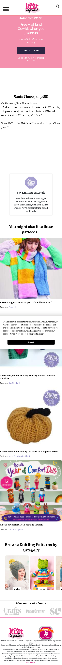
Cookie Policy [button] (32, 331)
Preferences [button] (38, 334)
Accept (31, 342)
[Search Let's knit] (57, 10)
